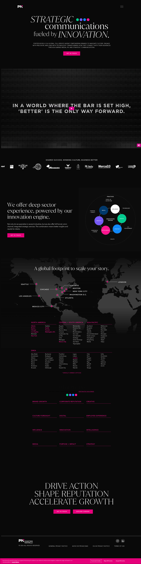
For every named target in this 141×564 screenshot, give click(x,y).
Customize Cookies (96, 561)
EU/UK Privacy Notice (101, 546)
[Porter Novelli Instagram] (117, 541)
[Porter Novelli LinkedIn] (123, 541)
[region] (70, 561)
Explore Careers (83, 512)
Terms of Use (119, 546)
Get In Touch (16, 235)
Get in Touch (72, 53)
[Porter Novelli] (20, 6)
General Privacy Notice (58, 546)
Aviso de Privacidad (80, 546)
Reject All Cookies (108, 561)
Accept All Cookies (120, 561)
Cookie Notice (15, 562)
